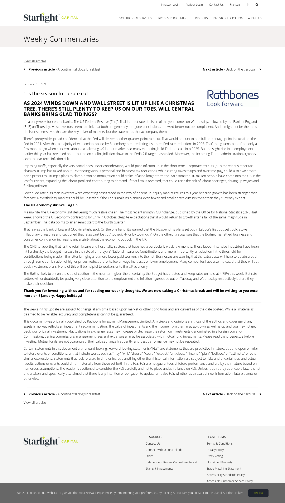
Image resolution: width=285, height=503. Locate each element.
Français (235, 4)
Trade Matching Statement (224, 468)
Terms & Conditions (220, 443)
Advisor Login (194, 4)
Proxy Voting (215, 456)
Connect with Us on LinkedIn (164, 450)
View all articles (35, 61)
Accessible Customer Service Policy (230, 481)
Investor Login (170, 4)
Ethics (150, 456)
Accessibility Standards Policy (226, 475)
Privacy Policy (215, 450)
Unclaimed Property (219, 462)
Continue (258, 493)
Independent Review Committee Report (171, 462)
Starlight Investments (159, 468)
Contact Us (216, 4)
